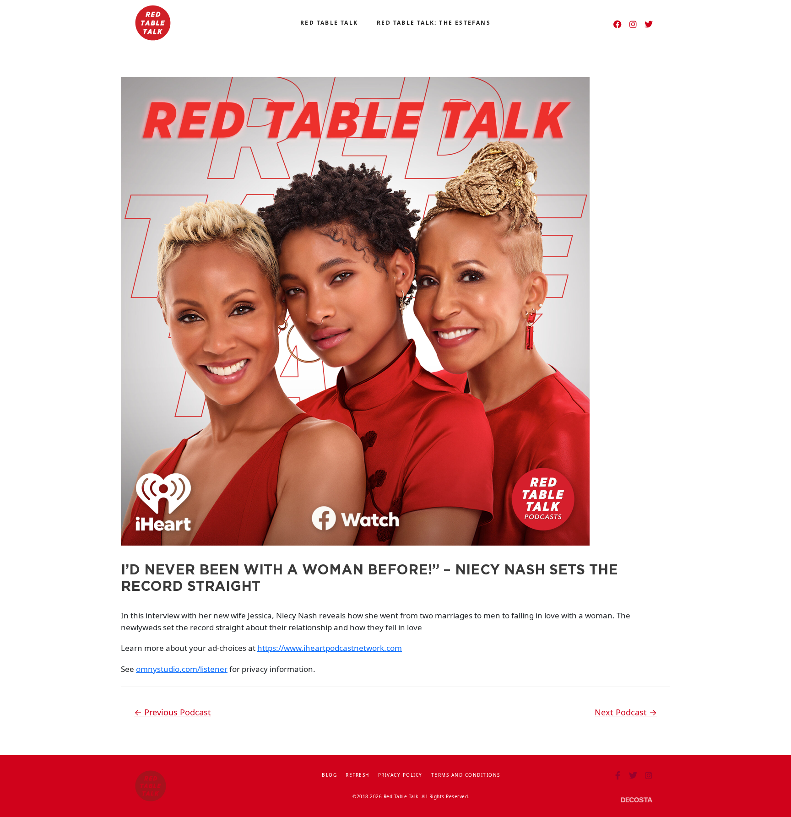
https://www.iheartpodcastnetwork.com (329, 648)
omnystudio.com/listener (182, 669)
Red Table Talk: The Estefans (434, 23)
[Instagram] (633, 24)
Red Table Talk (329, 23)
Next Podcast (626, 712)
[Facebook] (617, 24)
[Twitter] (649, 24)
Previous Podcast (172, 712)
